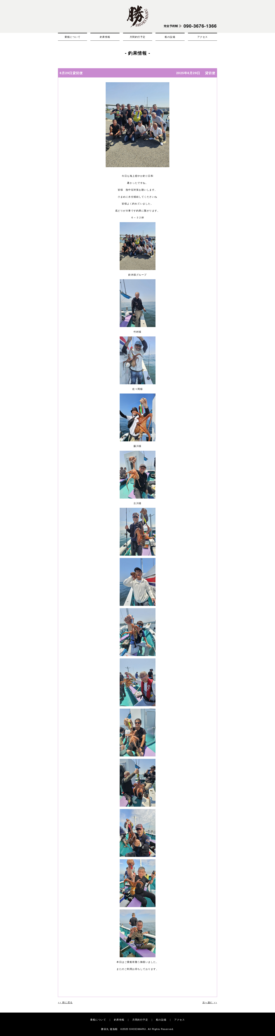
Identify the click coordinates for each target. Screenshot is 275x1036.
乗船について (72, 36)
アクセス (202, 36)
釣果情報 (105, 36)
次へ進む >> (209, 1002)
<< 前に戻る (65, 1002)
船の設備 (170, 36)
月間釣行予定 (137, 36)
